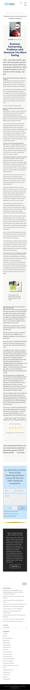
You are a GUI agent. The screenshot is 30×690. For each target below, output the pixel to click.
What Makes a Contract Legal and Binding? (13, 606)
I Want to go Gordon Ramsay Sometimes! (13, 621)
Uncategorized (6, 679)
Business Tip (6, 640)
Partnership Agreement (8, 658)
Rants (4, 667)
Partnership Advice (7, 656)
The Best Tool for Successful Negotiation (13, 608)
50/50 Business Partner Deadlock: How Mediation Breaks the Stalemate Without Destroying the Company (13, 592)
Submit (22, 508)
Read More (15, 566)
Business (5, 636)
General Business (7, 652)
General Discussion (7, 654)
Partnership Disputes (8, 661)
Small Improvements (8, 670)
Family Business (7, 647)
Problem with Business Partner (10, 665)
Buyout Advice (6, 642)
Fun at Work (6, 649)
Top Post (5, 676)
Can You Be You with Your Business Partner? (14, 619)
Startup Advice (6, 672)
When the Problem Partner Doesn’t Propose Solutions (15, 534)
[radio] (9, 428)
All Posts (5, 633)
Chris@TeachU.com (13, 514)
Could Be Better (7, 645)
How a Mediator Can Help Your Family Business (14, 604)
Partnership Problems (8, 663)
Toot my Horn (6, 674)
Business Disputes (7, 638)
